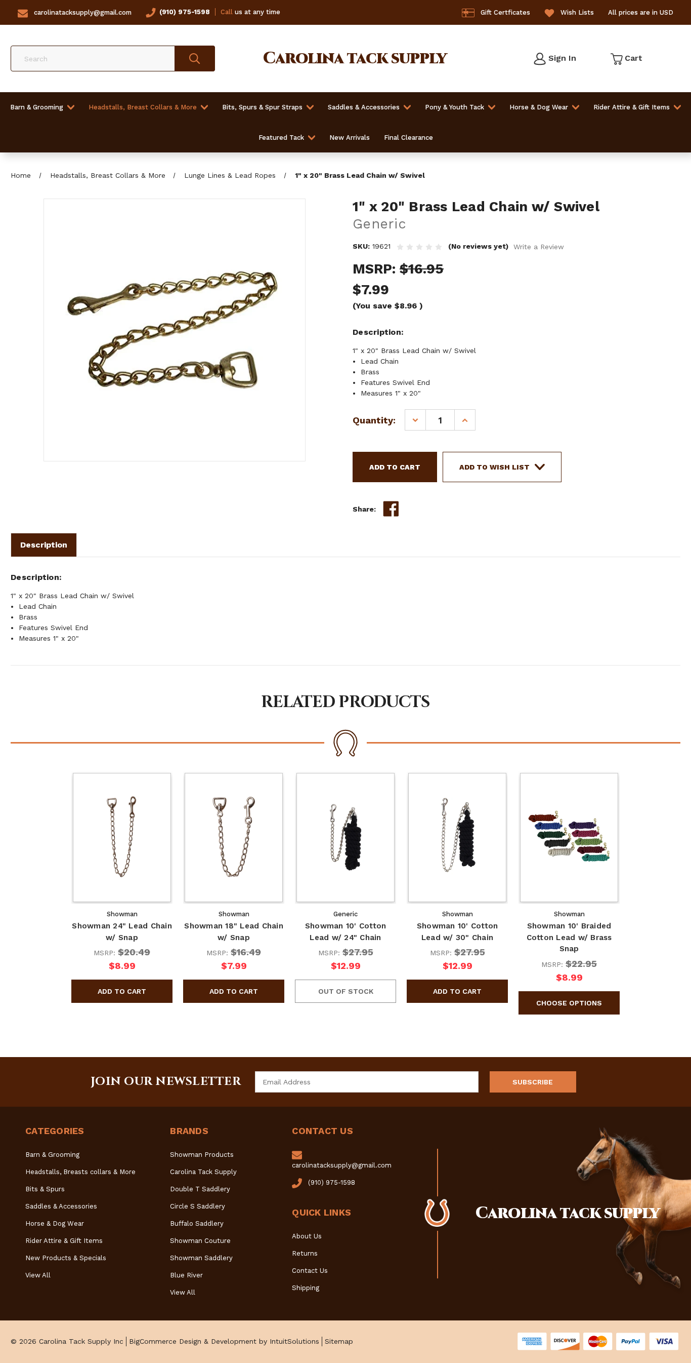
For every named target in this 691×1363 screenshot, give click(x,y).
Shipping (305, 1288)
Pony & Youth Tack (454, 107)
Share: (364, 509)
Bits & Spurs (45, 1189)
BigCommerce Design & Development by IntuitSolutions (224, 1341)
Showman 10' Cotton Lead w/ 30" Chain (457, 931)
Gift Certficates (505, 12)
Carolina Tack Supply (203, 1172)
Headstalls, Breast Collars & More (143, 107)
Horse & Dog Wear (538, 107)
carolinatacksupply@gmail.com (83, 12)
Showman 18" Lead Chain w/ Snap (233, 931)
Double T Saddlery (200, 1189)
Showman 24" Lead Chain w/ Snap (122, 931)
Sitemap (339, 1341)
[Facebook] (391, 509)
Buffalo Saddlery (197, 1223)
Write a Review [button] (538, 247)
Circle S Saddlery (197, 1206)
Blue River (186, 1275)
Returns (305, 1253)
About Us (307, 1236)
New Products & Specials (65, 1258)
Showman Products (202, 1154)
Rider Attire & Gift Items (631, 107)
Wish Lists (577, 12)
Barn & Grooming (36, 107)
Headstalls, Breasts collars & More (80, 1172)
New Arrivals (349, 137)
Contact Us (310, 1270)
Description (43, 545)
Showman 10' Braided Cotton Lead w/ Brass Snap (569, 937)
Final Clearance (408, 137)
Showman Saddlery (201, 1258)
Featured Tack (281, 137)
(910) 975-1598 (184, 12)
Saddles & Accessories (364, 107)
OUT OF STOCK (345, 991)
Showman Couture (200, 1240)
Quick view (122, 837)
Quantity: (374, 420)
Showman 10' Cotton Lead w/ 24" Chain (345, 931)
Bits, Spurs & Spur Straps (262, 107)
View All (38, 1275)
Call (227, 12)
